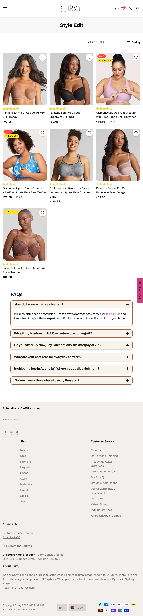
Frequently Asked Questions (102, 463)
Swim (23, 478)
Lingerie (25, 467)
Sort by (135, 42)
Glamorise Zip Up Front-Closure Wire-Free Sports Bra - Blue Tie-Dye (24, 190)
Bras (23, 455)
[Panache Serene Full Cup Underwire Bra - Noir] (71, 79)
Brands (24, 490)
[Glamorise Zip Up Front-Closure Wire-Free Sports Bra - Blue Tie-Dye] (25, 155)
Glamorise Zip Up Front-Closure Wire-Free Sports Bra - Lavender (116, 114)
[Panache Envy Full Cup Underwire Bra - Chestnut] (25, 234)
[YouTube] (17, 432)
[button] (5, 8)
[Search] (117, 9)
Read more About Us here (19, 587)
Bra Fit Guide (112, 313)
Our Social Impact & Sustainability (103, 490)
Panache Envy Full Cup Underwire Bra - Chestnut (24, 270)
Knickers (25, 461)
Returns (96, 450)
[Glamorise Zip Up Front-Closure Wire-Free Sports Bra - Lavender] (118, 79)
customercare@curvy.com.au (21, 533)
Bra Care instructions (104, 482)
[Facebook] (6, 432)
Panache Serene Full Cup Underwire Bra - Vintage (111, 190)
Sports (24, 495)
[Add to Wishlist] (42, 57)
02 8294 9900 (11, 537)
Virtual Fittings (100, 504)
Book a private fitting (50, 554)
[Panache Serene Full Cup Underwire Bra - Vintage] (118, 155)
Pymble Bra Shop (101, 509)
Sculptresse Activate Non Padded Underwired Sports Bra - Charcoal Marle (70, 192)
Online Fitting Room (103, 471)
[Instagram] (11, 432)
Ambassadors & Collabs (106, 515)
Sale (23, 501)
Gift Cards (97, 498)
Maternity (26, 484)
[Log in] (130, 9)
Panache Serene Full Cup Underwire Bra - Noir (65, 114)
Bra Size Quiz (99, 477)
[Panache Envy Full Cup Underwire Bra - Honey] (25, 79)
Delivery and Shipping (104, 455)
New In (24, 450)
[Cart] (137, 9)
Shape (24, 472)
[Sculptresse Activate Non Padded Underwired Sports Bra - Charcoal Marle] (71, 155)
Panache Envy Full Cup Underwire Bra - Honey (24, 114)
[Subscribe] (139, 419)
